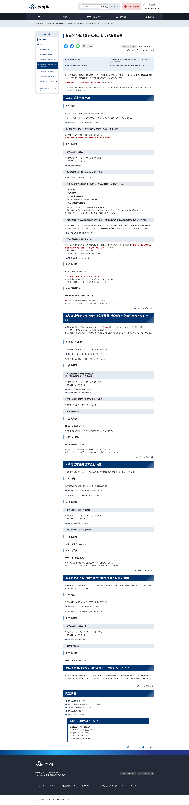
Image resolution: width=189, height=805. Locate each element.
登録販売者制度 (79, 23)
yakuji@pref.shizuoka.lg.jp (82, 738)
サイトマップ (41, 788)
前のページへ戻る (134, 747)
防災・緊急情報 (134, 7)
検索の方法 (114, 6)
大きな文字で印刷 (145, 50)
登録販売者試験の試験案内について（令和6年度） (85, 704)
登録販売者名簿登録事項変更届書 (79, 389)
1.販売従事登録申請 (74, 59)
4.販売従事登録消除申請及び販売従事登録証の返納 (128, 65)
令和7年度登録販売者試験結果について (81, 707)
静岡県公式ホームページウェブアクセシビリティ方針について (102, 786)
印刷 (131, 50)
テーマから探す (94, 16)
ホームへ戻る (149, 747)
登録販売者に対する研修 (76, 714)
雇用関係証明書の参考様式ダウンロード (81, 233)
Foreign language (150, 8)
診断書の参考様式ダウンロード (78, 258)
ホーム (39, 16)
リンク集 (133, 786)
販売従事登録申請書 (74, 165)
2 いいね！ (89, 46)
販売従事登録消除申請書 (76, 639)
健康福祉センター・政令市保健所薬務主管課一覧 (84, 123)
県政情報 (149, 16)
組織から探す (122, 16)
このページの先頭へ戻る (145, 308)
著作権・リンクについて (45, 786)
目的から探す (67, 16)
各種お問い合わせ (127, 773)
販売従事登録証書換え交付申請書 (79, 392)
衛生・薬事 (64, 23)
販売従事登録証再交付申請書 (77, 523)
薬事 (70, 23)
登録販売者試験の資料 (75, 711)
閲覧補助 (152, 5)
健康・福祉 (55, 23)
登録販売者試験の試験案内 (47, 59)
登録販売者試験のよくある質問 (48, 89)
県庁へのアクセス (144, 773)
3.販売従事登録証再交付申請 (77, 65)
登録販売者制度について (76, 701)
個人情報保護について (67, 786)
